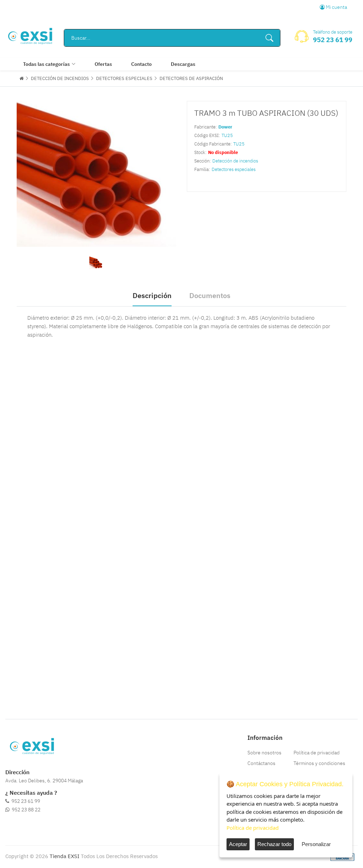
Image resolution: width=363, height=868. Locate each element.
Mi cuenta (336, 7)
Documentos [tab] (209, 295)
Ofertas (103, 64)
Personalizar (316, 844)
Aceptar (238, 844)
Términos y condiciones (319, 763)
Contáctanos (261, 763)
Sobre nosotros (264, 752)
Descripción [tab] (152, 295)
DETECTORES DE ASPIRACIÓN (191, 78)
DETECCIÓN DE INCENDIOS (60, 78)
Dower (225, 127)
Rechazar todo (274, 844)
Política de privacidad (317, 752)
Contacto (141, 64)
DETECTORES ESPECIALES (124, 78)
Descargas (183, 64)
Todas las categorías (46, 64)
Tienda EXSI (64, 856)
